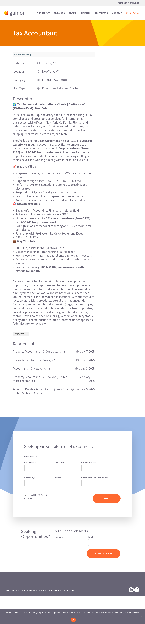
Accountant (20, 368)
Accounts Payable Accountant (32, 389)
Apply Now (19, 334)
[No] (141, 616)
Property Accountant (26, 351)
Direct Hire (49, 88)
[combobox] (100, 483)
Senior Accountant (25, 360)
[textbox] (86, 482)
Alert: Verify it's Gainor (128, 3)
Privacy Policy (29, 590)
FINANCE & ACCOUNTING (57, 80)
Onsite (74, 88)
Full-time (62, 88)
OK (73, 620)
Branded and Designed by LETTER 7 (57, 590)
